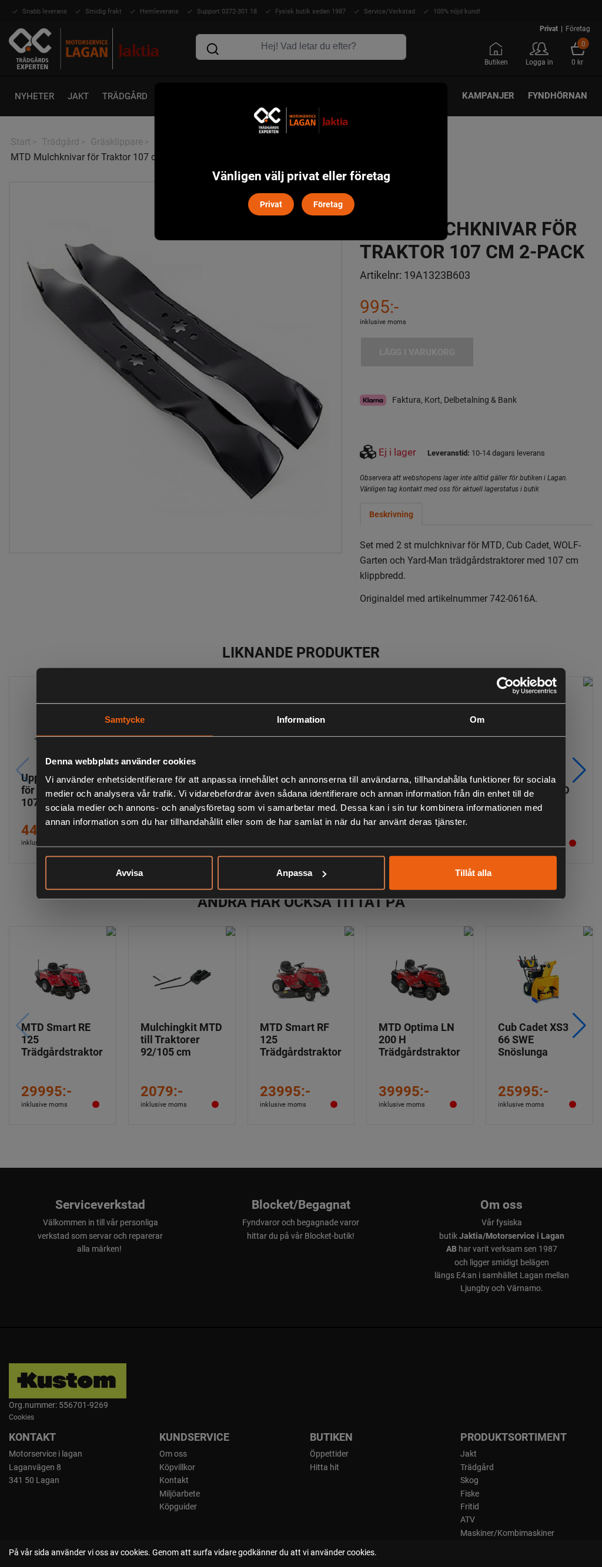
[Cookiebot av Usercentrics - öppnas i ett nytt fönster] (505, 685)
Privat (271, 204)
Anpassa (294, 873)
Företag (328, 204)
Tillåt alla (473, 873)
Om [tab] (477, 719)
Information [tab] (301, 719)
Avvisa (129, 873)
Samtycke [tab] (125, 719)
